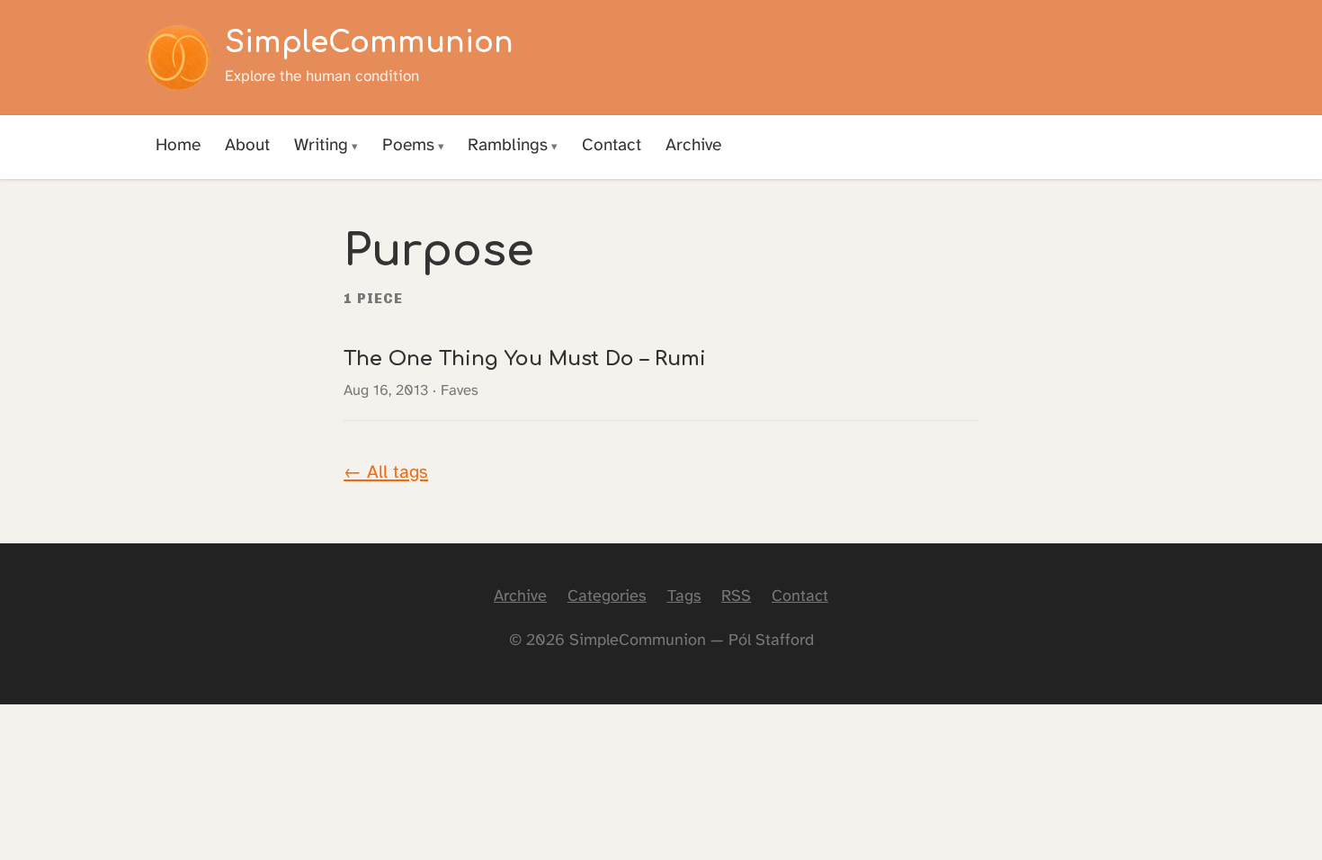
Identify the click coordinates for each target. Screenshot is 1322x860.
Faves (459, 391)
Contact (611, 146)
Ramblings (508, 146)
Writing (321, 146)
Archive (693, 146)
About (247, 146)
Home (178, 146)
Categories (607, 596)
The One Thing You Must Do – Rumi (525, 358)
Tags (684, 596)
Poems (408, 146)
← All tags (386, 472)
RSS (736, 596)
